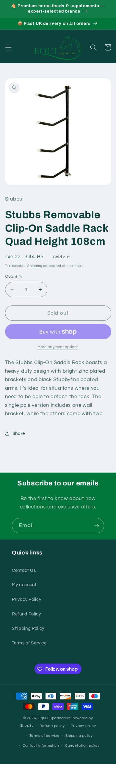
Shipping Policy (28, 628)
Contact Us (24, 570)
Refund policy (52, 726)
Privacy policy (83, 726)
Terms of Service (29, 643)
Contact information (41, 746)
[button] (8, 47)
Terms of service (44, 736)
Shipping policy (79, 736)
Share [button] (18, 433)
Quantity (14, 276)
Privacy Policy (26, 599)
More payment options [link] (58, 347)
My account (24, 584)
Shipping (34, 266)
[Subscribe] (97, 526)
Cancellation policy (82, 746)
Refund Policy (26, 614)
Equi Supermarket (54, 718)
